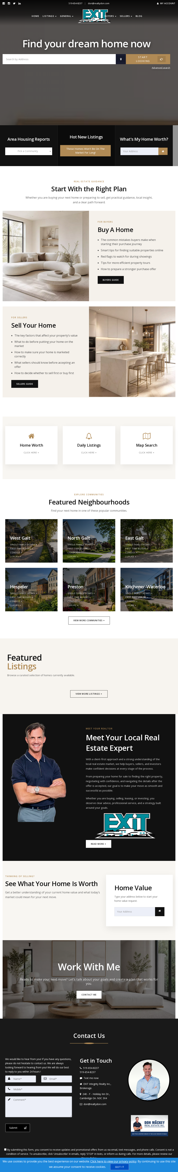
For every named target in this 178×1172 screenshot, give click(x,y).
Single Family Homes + (23, 544)
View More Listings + (89, 693)
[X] (14, 3)
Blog (139, 16)
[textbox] (28, 151)
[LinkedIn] (19, 3)
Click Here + (31, 452)
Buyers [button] (109, 16)
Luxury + (15, 556)
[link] (163, 151)
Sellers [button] (125, 16)
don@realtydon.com (98, 3)
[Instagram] (9, 3)
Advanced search (161, 67)
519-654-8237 (75, 3)
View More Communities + (89, 620)
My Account (167, 3)
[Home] (89, 16)
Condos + (16, 552)
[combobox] (28, 151)
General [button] (65, 16)
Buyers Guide (111, 279)
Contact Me (89, 994)
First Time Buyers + (21, 548)
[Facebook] (4, 3)
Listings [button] (48, 16)
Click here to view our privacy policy (113, 1161)
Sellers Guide (24, 383)
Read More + (98, 843)
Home (35, 16)
